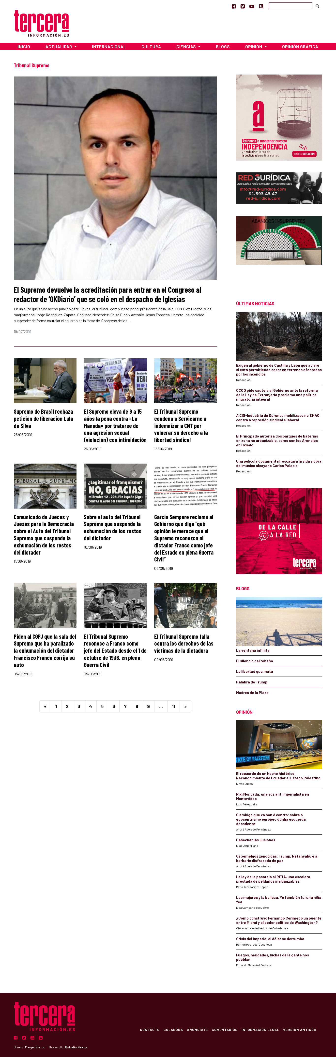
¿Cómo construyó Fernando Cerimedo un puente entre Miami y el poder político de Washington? (278, 920)
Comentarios (225, 1029)
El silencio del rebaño (254, 661)
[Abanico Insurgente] (279, 249)
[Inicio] (41, 22)
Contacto (150, 1029)
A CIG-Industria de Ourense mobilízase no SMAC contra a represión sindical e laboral (278, 417)
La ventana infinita (253, 650)
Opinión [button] (254, 46)
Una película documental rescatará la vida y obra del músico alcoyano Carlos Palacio (278, 463)
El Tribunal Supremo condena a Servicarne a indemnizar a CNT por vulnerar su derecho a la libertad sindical (181, 425)
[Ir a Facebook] (234, 6)
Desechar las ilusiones (255, 840)
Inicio (24, 46)
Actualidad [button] (59, 46)
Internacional (109, 46)
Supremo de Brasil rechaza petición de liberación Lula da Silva (43, 418)
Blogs (223, 46)
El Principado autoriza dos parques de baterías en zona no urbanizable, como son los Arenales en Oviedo (277, 440)
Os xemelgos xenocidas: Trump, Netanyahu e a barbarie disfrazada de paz (276, 858)
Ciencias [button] (186, 46)
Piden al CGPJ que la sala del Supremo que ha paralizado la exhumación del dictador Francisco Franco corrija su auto (45, 650)
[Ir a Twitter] (243, 6)
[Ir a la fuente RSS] (261, 6)
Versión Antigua (299, 1029)
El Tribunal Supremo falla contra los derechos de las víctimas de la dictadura (184, 643)
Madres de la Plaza (252, 692)
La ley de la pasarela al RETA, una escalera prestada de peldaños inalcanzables (273, 879)
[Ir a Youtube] (251, 6)
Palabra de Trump (251, 682)
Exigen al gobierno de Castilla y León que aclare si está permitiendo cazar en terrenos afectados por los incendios (279, 369)
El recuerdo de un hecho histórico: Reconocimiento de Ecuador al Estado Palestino (278, 775)
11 (173, 706)
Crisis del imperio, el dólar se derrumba (270, 938)
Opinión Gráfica (300, 46)
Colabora (173, 1029)
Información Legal (260, 1029)
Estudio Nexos (76, 1047)
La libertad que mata (254, 671)
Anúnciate (197, 1029)
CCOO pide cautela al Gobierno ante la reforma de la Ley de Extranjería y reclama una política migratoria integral (277, 394)
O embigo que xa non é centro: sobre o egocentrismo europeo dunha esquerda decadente (271, 819)
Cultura (151, 46)
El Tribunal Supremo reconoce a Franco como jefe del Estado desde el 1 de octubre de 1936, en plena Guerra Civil (115, 650)
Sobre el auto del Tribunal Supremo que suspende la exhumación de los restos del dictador (112, 527)
